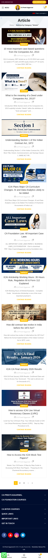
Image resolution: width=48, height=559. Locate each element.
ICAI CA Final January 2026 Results (24, 369)
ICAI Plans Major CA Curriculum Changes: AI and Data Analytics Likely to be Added (24, 190)
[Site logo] (24, 7)
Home (12, 25)
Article (24, 44)
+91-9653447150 (7, 2)
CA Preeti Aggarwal (23, 55)
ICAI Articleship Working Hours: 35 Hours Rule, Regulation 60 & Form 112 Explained (24, 280)
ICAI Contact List (39, 2)
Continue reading (24, 68)
